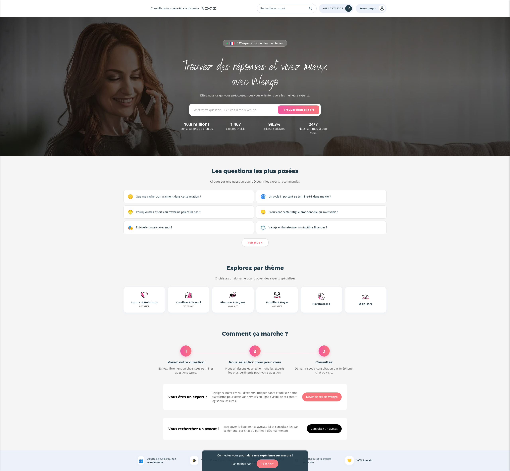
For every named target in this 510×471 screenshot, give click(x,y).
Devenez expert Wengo (322, 397)
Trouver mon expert (298, 110)
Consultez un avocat (324, 429)
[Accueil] (135, 8)
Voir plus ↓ (255, 242)
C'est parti (267, 464)
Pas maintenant (242, 463)
